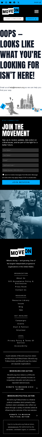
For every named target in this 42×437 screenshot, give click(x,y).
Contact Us (21, 290)
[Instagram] (6, 2)
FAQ (21, 310)
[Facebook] (14, 2)
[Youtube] (10, 2)
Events (21, 324)
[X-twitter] (18, 2)
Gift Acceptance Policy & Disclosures (21, 282)
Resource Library (21, 300)
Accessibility (21, 346)
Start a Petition (21, 327)
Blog (21, 307)
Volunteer (21, 330)
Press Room (21, 287)
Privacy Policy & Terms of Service (21, 342)
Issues (21, 303)
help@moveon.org (16, 87)
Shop (36, 2)
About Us (21, 278)
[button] (36, 11)
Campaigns (21, 320)
